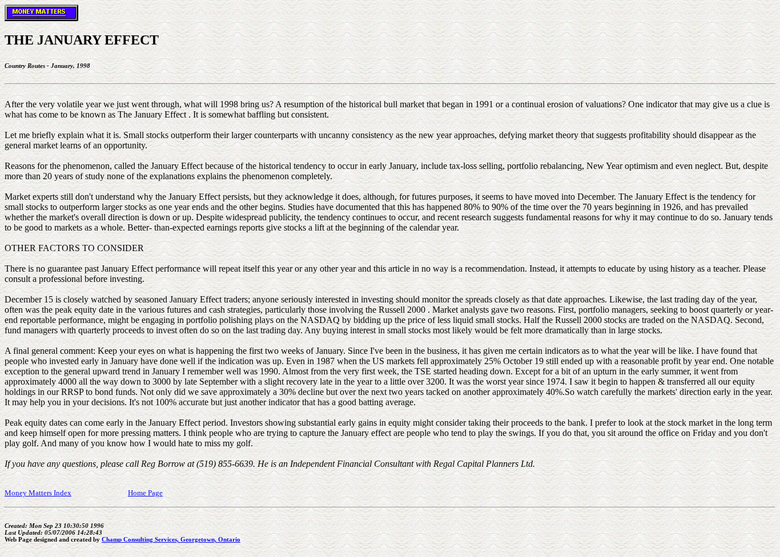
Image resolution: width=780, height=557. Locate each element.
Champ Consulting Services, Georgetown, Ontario (171, 539)
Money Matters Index (38, 493)
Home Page (145, 493)
